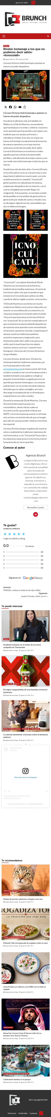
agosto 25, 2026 (25, 902)
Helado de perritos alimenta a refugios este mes (23, 899)
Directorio (12, 1113)
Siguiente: (34, 594)
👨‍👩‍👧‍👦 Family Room (23, 1073)
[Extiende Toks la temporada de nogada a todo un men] (26, 924)
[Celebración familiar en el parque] (26, 1060)
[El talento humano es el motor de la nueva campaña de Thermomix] (26, 626)
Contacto (33, 1113)
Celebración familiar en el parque (17, 1079)
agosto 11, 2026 (25, 740)
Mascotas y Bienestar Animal (36, 890)
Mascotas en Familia (18, 890)
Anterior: (22, 588)
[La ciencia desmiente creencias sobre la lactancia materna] (26, 716)
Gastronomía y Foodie (17, 937)
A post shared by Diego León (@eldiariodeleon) (25, 804)
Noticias (23, 684)
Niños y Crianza (15, 729)
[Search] (48, 36)
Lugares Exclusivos (10, 1073)
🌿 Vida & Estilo (34, 729)
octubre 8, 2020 (23, 59)
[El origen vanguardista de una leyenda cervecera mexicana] (26, 671)
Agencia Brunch (10, 59)
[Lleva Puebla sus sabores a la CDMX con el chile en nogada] (26, 968)
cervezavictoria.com (12, 369)
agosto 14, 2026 (25, 695)
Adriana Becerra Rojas (11, 650)
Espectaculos (8, 1027)
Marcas (6, 46)
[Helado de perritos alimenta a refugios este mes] (26, 880)
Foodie (6, 937)
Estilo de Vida (8, 684)
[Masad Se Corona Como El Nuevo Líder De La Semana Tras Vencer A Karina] (26, 1014)
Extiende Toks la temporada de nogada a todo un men (25, 943)
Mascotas (7, 890)
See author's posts (35, 507)
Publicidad (23, 1113)
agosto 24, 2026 (25, 650)
